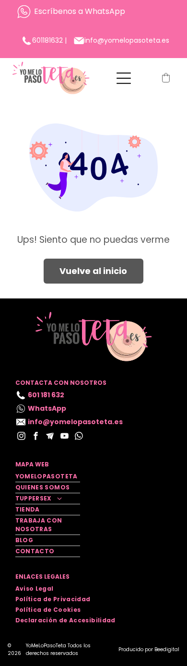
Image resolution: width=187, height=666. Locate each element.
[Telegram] (50, 437)
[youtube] (64, 437)
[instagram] (21, 437)
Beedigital (166, 649)
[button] (166, 78)
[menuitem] (47, 476)
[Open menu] (123, 78)
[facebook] (36, 437)
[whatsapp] (79, 437)
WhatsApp (105, 11)
